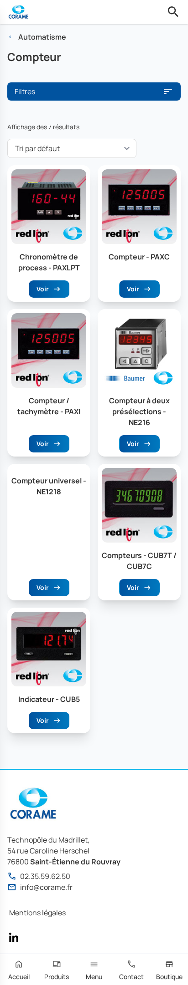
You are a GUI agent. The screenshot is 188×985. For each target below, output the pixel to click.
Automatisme (42, 37)
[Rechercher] (173, 12)
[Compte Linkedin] (13, 937)
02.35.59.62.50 (45, 876)
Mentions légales (37, 913)
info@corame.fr (46, 887)
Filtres (25, 91)
